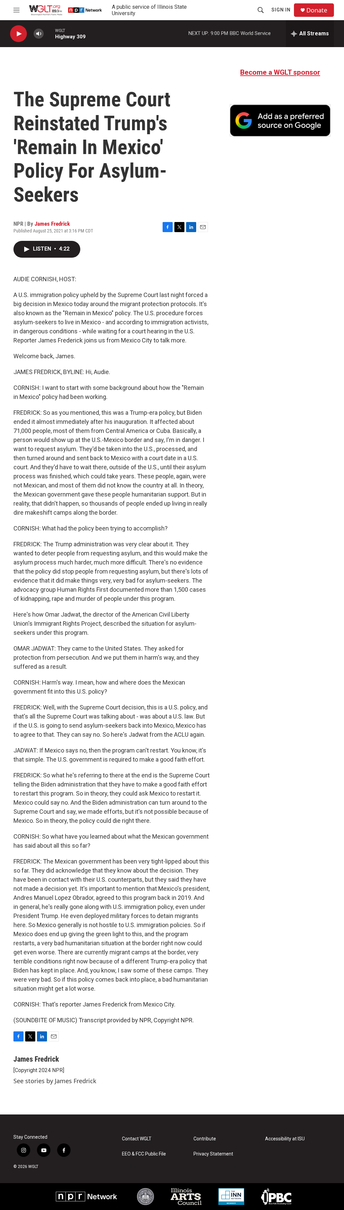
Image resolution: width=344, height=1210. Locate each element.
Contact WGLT (137, 1138)
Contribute (205, 1138)
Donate (316, 10)
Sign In (281, 9)
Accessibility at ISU (285, 1138)
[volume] (38, 33)
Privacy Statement (213, 1154)
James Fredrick (52, 223)
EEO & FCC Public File (144, 1154)
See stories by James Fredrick (54, 1081)
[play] (18, 34)
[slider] (49, 33)
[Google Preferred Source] (280, 120)
